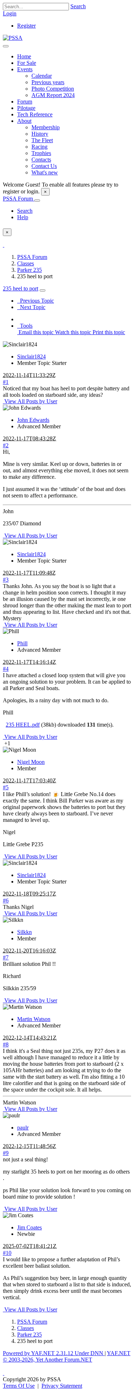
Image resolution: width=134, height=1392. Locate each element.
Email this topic (35, 332)
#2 (6, 445)
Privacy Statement (61, 1386)
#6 (6, 900)
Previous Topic (35, 301)
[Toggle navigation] (6, 46)
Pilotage (26, 108)
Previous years (47, 82)
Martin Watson (33, 1019)
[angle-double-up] (3, 1373)
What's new (44, 172)
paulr (23, 1127)
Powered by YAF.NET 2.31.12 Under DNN (54, 1353)
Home (24, 56)
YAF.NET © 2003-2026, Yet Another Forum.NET (66, 1356)
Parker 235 (29, 270)
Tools (25, 326)
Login (9, 13)
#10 (7, 1253)
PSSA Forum (18, 199)
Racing (39, 147)
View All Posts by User (30, 401)
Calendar (41, 76)
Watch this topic (72, 332)
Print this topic (108, 332)
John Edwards (33, 420)
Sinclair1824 (31, 356)
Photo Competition (52, 89)
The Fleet (42, 140)
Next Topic (31, 307)
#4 (6, 669)
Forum (24, 101)
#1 (6, 382)
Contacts (41, 159)
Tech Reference (35, 114)
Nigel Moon (31, 762)
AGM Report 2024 (53, 95)
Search (78, 6)
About (24, 121)
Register (26, 26)
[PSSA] (13, 38)
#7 (6, 957)
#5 (6, 787)
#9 (6, 1153)
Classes (25, 263)
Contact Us (44, 166)
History (39, 134)
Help (22, 217)
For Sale (26, 63)
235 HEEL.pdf (23, 725)
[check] (3, 245)
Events (25, 69)
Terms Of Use (19, 1386)
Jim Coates (29, 1227)
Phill (22, 643)
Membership (45, 127)
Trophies (41, 153)
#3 (6, 580)
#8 (6, 1044)
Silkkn (24, 932)
